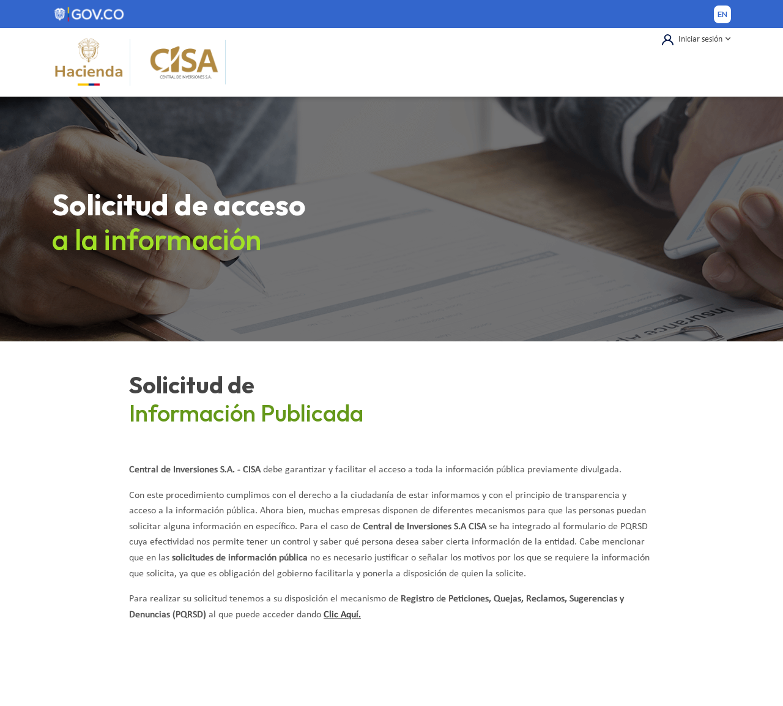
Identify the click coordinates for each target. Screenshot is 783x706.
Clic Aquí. (342, 615)
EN (722, 14)
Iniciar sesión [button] (700, 39)
